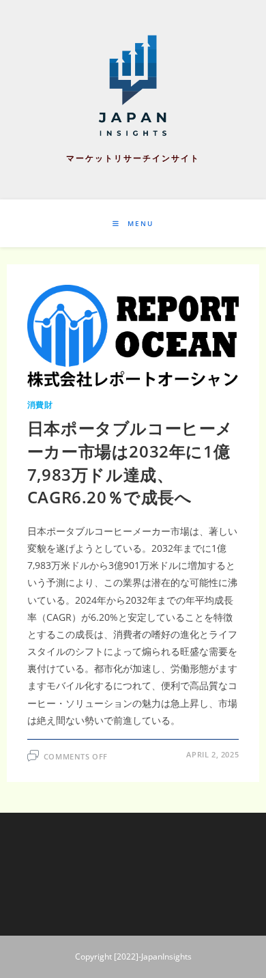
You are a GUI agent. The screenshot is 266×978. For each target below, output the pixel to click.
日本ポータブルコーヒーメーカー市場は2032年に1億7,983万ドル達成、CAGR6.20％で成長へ (130, 462)
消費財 (40, 404)
